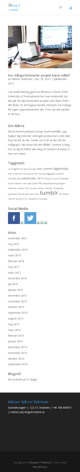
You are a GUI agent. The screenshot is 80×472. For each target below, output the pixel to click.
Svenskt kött (23, 194)
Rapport (61, 183)
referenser (12, 188)
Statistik (48, 188)
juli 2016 (13, 284)
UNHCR (11, 199)
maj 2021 (13, 244)
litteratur (19, 183)
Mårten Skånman (22, 79)
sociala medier (37, 188)
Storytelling (58, 188)
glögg (48, 173)
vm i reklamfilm (31, 199)
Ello (21, 173)
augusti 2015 (15, 318)
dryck (10, 173)
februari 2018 (16, 261)
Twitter (66, 194)
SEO (27, 188)
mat (25, 183)
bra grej (24, 168)
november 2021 (17, 238)
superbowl (12, 194)
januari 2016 (15, 290)
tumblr (49, 192)
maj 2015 (13, 324)
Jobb (18, 178)
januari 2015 (15, 341)
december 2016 (17, 278)
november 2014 (17, 353)
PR (40, 183)
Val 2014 (20, 199)
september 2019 (18, 249)
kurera (11, 183)
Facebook (28, 173)
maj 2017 (13, 267)
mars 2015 (14, 330)
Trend (36, 194)
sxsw (31, 194)
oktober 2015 (16, 307)
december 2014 (17, 347)
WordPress (40, 467)
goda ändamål (57, 173)
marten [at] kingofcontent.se (27, 412)
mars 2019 (14, 255)
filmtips (42, 173)
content (47, 168)
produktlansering (50, 183)
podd (29, 183)
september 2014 (18, 364)
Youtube (43, 198)
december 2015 (17, 295)
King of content (52, 178)
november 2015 (17, 301)
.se (9, 169)
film (36, 173)
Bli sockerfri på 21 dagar (22, 379)
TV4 (60, 194)
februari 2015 (16, 335)
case (39, 168)
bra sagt (32, 169)
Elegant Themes (40, 462)
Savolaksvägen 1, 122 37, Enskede (28, 407)
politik (35, 183)
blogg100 (15, 169)
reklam (20, 188)
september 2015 (18, 312)
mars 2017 (14, 272)
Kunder (65, 178)
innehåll (12, 178)
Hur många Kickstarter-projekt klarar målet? (39, 75)
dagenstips (60, 169)
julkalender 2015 (32, 178)
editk (15, 173)
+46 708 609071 (62, 407)
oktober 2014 (16, 358)
